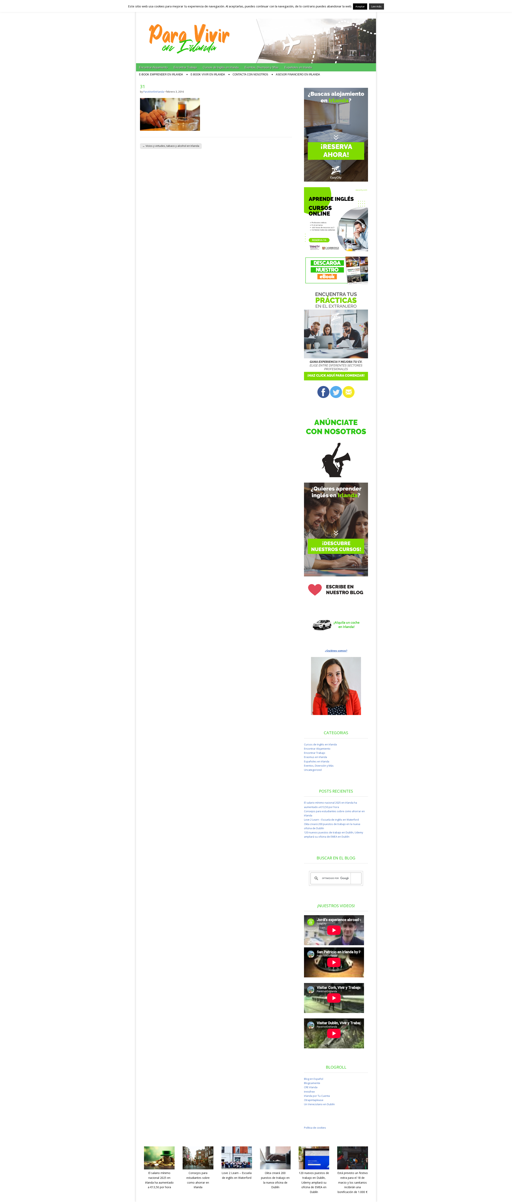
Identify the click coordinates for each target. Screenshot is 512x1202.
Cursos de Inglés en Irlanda (221, 67)
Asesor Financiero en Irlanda (298, 74)
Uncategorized (313, 770)
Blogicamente (312, 1083)
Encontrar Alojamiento (153, 67)
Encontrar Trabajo (185, 67)
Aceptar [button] (360, 6)
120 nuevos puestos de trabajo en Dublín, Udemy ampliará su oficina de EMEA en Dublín (314, 1182)
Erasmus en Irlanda (315, 757)
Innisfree (309, 1091)
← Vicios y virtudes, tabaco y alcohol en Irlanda (170, 146)
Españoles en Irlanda (298, 67)
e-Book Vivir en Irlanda (208, 74)
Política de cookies (315, 1127)
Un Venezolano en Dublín (319, 1104)
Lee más (376, 6)
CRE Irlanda (310, 1087)
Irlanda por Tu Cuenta (317, 1096)
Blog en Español (313, 1079)
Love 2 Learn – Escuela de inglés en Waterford (331, 819)
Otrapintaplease (313, 1100)
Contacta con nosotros (250, 74)
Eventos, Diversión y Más (261, 67)
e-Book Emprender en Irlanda (161, 74)
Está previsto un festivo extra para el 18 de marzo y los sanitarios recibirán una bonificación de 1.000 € (352, 1182)
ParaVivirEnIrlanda (153, 91)
